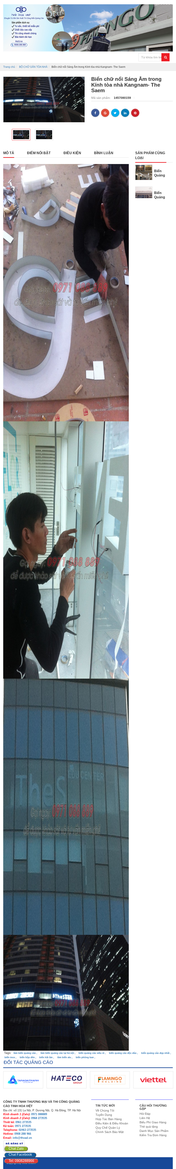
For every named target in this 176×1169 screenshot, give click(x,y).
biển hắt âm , (46, 1057)
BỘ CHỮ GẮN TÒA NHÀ (33, 66)
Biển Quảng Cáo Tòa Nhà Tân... (162, 177)
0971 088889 (39, 1114)
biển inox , (10, 1057)
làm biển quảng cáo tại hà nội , (58, 1053)
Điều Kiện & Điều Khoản (112, 1123)
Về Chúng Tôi (105, 1110)
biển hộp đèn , (28, 1057)
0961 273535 (23, 1122)
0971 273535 (23, 1126)
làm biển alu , (64, 1057)
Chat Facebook (20, 1154)
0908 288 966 (22, 1133)
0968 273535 (39, 1118)
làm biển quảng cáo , (25, 1053)
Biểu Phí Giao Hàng (153, 1122)
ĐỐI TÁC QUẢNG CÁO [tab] (28, 1062)
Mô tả (8, 153)
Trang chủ (9, 66)
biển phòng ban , (85, 1057)
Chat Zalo (16, 1148)
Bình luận (103, 153)
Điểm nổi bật (39, 153)
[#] (143, 172)
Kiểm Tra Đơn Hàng (153, 1135)
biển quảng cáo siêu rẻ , (92, 1053)
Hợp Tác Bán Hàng (109, 1119)
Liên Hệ (145, 1118)
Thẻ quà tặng (149, 1126)
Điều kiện (72, 153)
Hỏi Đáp (145, 1113)
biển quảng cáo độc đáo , (123, 1053)
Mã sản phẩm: (101, 97)
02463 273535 (27, 1129)
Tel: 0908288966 (21, 1161)
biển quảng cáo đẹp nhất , (156, 1053)
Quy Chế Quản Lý (108, 1127)
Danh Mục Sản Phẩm (154, 1131)
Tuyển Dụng (104, 1114)
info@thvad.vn (22, 1137)
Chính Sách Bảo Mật (110, 1132)
